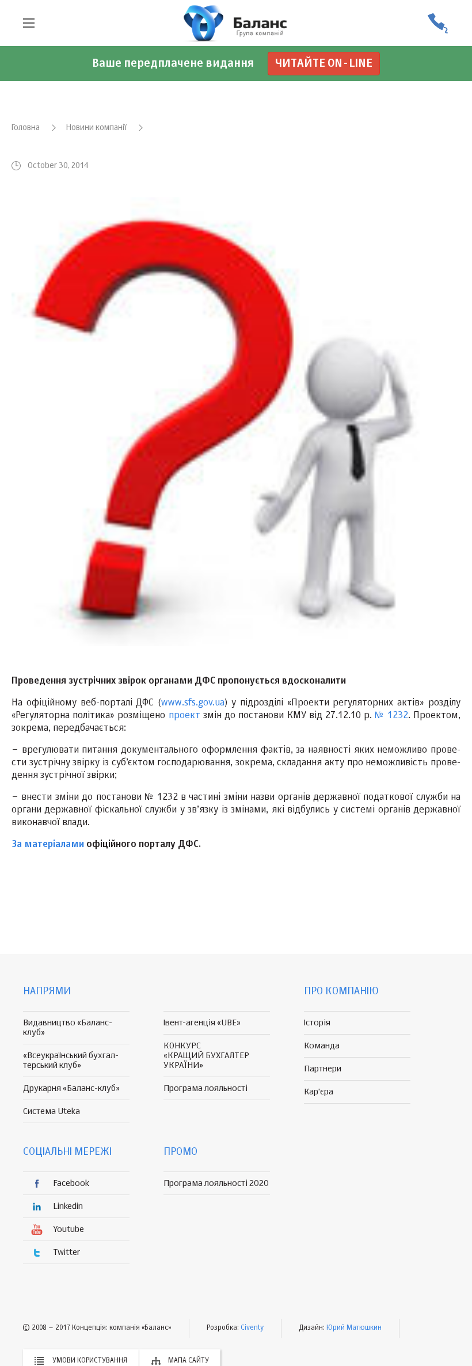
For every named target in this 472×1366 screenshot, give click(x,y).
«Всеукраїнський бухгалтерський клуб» (71, 1060)
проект (184, 715)
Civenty (252, 1328)
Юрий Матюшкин (354, 1328)
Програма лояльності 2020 (216, 1183)
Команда (322, 1045)
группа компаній (236, 23)
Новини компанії (96, 128)
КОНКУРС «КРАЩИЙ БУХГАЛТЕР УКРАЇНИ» (206, 1055)
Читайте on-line (323, 63)
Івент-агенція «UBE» (202, 1022)
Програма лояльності (205, 1088)
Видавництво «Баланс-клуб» (67, 1027)
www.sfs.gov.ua (192, 703)
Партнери (322, 1068)
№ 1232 (391, 715)
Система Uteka (51, 1111)
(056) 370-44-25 (437, 23)
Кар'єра (318, 1092)
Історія (317, 1022)
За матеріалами (48, 844)
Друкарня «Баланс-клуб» (71, 1088)
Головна (26, 128)
